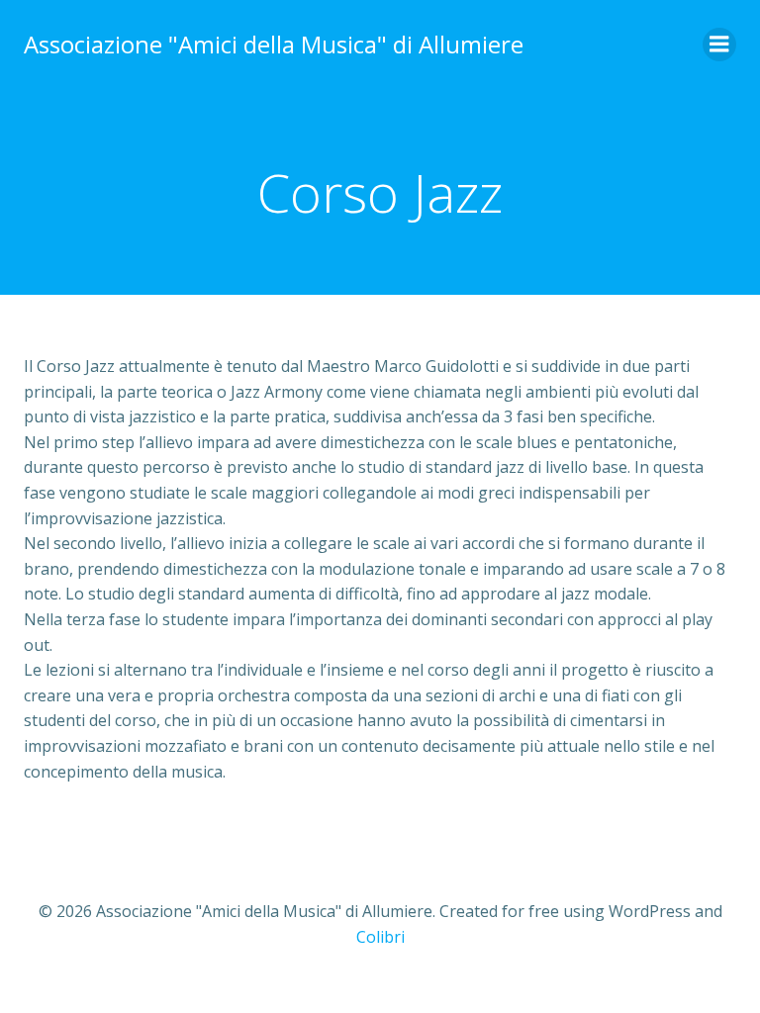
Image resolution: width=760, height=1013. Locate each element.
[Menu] (719, 44)
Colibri (380, 937)
